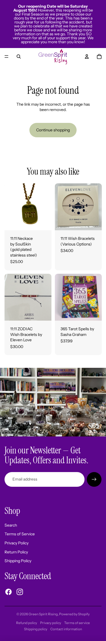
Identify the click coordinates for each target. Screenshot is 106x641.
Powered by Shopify (74, 614)
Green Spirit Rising (43, 614)
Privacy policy (50, 623)
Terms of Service (20, 533)
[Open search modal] (18, 56)
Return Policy (16, 552)
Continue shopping (53, 129)
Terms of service (77, 623)
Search (11, 525)
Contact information (66, 629)
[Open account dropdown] (87, 56)
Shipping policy (35, 629)
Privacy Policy (17, 543)
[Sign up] (94, 479)
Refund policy (26, 623)
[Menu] (6, 56)
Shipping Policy (18, 560)
